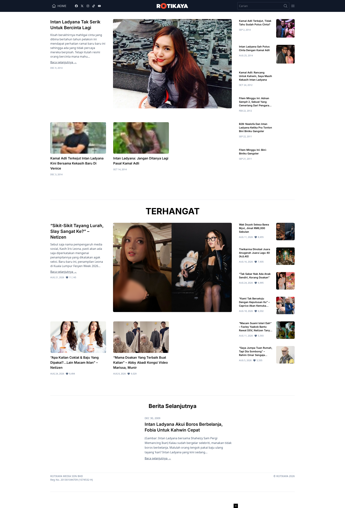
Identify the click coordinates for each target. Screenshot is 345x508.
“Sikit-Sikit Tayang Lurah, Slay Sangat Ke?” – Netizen (77, 231)
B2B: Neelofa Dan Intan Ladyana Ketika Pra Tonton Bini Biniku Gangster (255, 127)
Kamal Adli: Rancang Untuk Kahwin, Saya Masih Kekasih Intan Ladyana (255, 76)
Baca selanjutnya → (63, 62)
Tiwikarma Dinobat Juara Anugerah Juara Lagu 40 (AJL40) (254, 253)
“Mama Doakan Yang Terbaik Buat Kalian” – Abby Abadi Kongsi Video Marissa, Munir (140, 362)
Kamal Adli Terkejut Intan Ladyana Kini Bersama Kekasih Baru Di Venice (77, 163)
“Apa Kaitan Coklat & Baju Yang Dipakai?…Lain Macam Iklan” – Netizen (74, 362)
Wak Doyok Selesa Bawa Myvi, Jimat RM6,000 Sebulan (254, 228)
